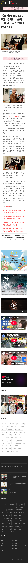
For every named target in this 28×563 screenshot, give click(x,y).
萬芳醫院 (17, 445)
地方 (2, 540)
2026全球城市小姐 (11, 423)
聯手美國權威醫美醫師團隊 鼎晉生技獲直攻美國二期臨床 (17, 476)
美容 (16, 548)
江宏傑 (14, 440)
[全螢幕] (25, 311)
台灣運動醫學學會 (18, 429)
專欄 (2, 543)
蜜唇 (21, 445)
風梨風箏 (12, 451)
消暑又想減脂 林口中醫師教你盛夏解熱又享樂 (17, 484)
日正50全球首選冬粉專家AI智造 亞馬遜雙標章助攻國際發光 (17, 491)
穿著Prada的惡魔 (14, 116)
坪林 (11, 432)
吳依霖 (3, 432)
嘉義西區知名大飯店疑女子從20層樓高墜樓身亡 (20, 236)
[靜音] (22, 311)
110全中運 (4, 423)
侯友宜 (16, 426)
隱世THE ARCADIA (5, 451)
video (12, 426)
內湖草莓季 (21, 426)
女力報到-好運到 (22, 432)
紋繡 (3, 445)
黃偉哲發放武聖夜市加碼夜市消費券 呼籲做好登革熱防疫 (14, 403)
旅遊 (16, 543)
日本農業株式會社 (5, 437)
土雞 (7, 432)
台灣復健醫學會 (10, 429)
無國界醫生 (4, 443)
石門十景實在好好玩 (17, 443)
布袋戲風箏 (15, 434)
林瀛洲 (15, 437)
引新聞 (7, 207)
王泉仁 (9, 443)
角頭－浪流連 (4, 448)
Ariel (18, 423)
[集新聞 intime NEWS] (8, 2)
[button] (14, 306)
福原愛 (23, 443)
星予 (12, 437)
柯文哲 (20, 437)
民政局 (9, 440)
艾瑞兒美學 (11, 445)
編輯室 (15, 30)
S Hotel (7, 426)
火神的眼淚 (19, 440)
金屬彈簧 (14, 448)
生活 (9, 474)
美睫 (6, 445)
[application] (14, 305)
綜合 (2, 548)
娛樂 (16, 540)
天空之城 (15, 432)
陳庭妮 (19, 448)
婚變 (3, 434)
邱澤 (10, 448)
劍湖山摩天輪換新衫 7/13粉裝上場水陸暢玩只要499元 (7, 237)
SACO (3, 426)
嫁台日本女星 (8, 434)
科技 (16, 545)
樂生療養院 (4, 440)
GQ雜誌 (22, 423)
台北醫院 (3, 429)
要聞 (2, 551)
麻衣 (17, 451)
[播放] (3, 311)
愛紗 (20, 434)
